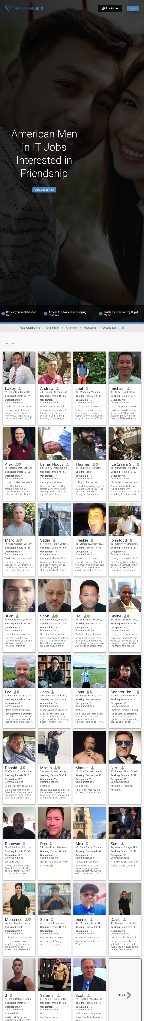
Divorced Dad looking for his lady (125, 937)
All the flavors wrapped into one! (125, 482)
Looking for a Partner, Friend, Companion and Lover (54, 558)
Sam (114, 843)
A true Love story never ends (125, 861)
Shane (116, 616)
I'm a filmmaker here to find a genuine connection (19, 482)
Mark (9, 540)
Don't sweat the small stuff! (18, 558)
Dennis (81, 919)
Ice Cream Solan (122, 464)
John (44, 692)
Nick (115, 768)
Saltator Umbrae (122, 692)
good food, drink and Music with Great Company (19, 406)
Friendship (90, 327)
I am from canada (48, 1017)
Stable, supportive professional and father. (19, 710)
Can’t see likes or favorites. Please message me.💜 (89, 406)
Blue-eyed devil (12, 1013)
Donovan (12, 843)
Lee (8, 692)
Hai (78, 616)
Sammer (47, 995)
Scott (45, 616)
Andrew (46, 388)
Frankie (81, 540)
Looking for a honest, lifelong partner (125, 634)
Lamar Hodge (52, 464)
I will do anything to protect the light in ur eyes (125, 406)
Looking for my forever (51, 482)
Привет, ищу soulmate (86, 861)
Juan (9, 616)
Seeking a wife (12, 861)
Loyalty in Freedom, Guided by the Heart (125, 710)
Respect (79, 710)
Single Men (52, 327)
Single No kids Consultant (123, 865)
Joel (79, 388)
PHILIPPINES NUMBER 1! (52, 937)
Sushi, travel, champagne (87, 1013)
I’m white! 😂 (46, 865)
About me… (116, 790)
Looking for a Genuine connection (19, 937)
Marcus (81, 768)
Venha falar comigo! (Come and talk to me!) (19, 786)
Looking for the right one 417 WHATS (89, 943)
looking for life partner (86, 482)
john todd (119, 540)
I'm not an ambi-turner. (86, 558)
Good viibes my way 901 (87, 937)
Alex (9, 464)
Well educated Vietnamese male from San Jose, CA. (89, 634)
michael (117, 388)
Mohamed (13, 919)
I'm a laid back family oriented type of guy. (50, 943)
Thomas (82, 464)
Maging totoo (81, 786)
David (116, 919)
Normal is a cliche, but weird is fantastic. (54, 861)
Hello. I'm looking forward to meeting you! (54, 634)
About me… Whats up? (122, 786)
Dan (43, 843)
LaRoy (10, 388)
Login (133, 8)
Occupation (109, 327)
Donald (11, 768)
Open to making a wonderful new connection (54, 406)
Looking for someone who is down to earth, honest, (125, 558)
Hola (42, 1013)
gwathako (45, 786)
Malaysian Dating (30, 327)
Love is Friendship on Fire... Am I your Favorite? (19, 634)
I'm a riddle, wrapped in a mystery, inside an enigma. (88, 791)
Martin (46, 768)
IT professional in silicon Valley (54, 710)
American (71, 327)
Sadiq (45, 540)
